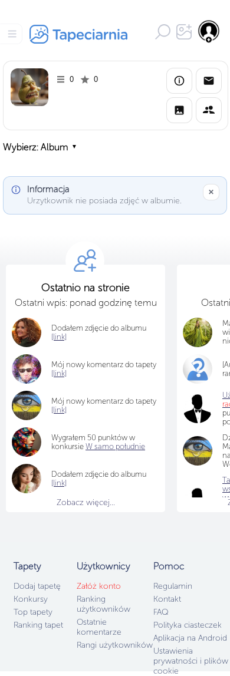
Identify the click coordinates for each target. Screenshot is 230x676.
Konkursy (31, 599)
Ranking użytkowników (103, 604)
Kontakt (167, 599)
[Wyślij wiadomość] (209, 81)
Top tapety (33, 612)
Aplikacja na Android (190, 638)
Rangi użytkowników (115, 645)
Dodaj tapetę (37, 586)
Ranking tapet (38, 625)
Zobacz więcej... (86, 502)
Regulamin (172, 586)
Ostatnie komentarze (99, 627)
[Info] (179, 81)
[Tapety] (179, 110)
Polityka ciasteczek (187, 625)
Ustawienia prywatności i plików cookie (190, 661)
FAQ (160, 612)
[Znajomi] (209, 110)
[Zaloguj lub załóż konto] (209, 31)
